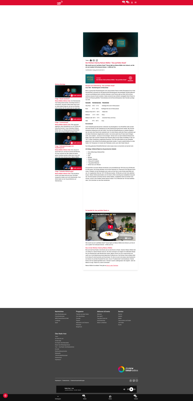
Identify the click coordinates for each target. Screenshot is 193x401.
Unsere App (58, 340)
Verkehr (120, 316)
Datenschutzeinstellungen (78, 380)
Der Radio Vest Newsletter (62, 342)
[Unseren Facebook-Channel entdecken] (134, 380)
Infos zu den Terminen (112, 265)
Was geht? (100, 316)
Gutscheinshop (101, 320)
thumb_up (135, 389)
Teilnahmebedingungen (61, 355)
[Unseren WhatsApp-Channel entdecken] (131, 380)
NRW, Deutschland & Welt (62, 318)
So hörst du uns (59, 338)
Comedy (78, 318)
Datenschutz (58, 357)
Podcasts (78, 324)
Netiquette (57, 353)
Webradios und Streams (82, 322)
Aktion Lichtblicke (102, 322)
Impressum (58, 359)
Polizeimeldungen (60, 316)
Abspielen (130, 78)
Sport (56, 322)
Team (56, 336)
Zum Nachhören (80, 316)
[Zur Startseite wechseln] (59, 3)
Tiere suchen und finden (124, 320)
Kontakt (57, 349)
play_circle (131, 389)
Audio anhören (76, 95)
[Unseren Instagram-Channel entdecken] (137, 380)
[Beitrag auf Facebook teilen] (91, 60)
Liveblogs (57, 320)
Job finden (121, 322)
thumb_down (128, 389)
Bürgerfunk (79, 327)
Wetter (120, 318)
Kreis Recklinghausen (60, 314)
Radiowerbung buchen (61, 351)
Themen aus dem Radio (82, 314)
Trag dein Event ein (102, 318)
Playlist (78, 320)
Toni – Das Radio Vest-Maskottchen (64, 347)
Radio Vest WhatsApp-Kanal (62, 345)
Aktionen (99, 314)
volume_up (124, 389)
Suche (119, 324)
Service (120, 314)
